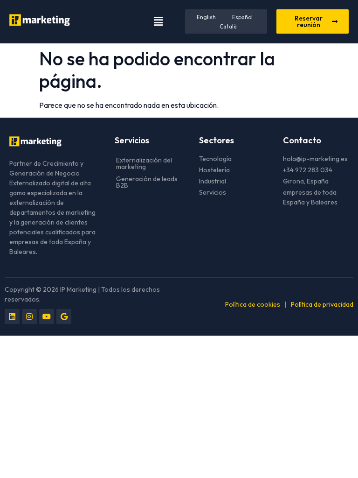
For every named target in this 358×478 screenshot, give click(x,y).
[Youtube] (46, 316)
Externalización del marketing (144, 163)
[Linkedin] (12, 316)
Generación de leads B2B (147, 182)
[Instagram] (29, 316)
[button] (158, 21)
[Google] (63, 316)
